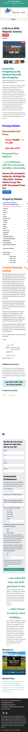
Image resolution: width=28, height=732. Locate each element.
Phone (6, 468)
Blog (8, 709)
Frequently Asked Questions (8, 705)
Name (5, 450)
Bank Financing (10, 533)
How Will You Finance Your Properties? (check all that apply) (14, 525)
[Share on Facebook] (3, 434)
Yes (8, 553)
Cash (8, 528)
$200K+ (8, 518)
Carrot (18, 730)
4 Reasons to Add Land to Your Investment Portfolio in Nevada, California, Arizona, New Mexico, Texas (13, 689)
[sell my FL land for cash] (14, 663)
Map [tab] (5, 395)
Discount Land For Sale (14, 700)
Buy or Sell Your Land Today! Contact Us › (14, 4)
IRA (8, 531)
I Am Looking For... (8, 489)
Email (5, 463)
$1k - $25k (9, 510)
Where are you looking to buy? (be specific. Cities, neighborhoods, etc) (13, 501)
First (4, 455)
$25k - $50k (9, 512)
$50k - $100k (10, 514)
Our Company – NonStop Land (8, 707)
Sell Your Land (4, 700)
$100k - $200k (10, 516)
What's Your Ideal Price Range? (12, 508)
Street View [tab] (12, 395)
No (7, 555)
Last (4, 460)
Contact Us (4, 709)
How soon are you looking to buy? (13, 494)
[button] (2, 62)
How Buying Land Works (7, 702)
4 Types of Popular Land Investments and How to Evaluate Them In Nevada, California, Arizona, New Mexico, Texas (13, 683)
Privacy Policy (20, 707)
